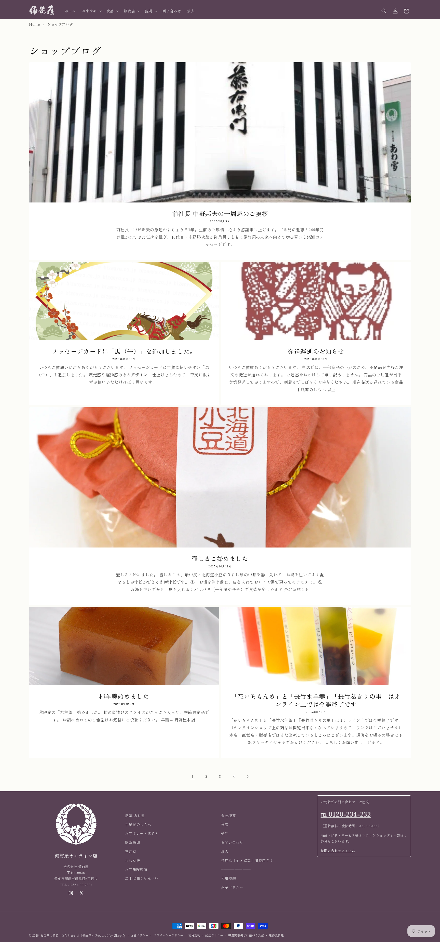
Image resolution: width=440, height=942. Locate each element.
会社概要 (228, 815)
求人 (224, 851)
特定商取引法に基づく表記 (246, 935)
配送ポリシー (214, 935)
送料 (224, 833)
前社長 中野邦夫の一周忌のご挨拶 (220, 213)
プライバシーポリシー (168, 935)
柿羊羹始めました (124, 696)
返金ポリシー (232, 887)
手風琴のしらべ (138, 824)
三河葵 (130, 851)
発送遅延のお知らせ (316, 351)
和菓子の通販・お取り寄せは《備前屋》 (67, 935)
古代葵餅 (132, 860)
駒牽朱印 (132, 842)
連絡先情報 (276, 935)
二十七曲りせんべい (141, 878)
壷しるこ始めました (220, 558)
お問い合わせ (232, 842)
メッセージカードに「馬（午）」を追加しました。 (124, 351)
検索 (224, 824)
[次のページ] (247, 776)
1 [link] (192, 776)
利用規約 (228, 878)
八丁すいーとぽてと (141, 833)
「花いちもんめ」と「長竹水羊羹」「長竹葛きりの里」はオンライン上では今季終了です (316, 700)
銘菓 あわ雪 (135, 815)
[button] (91, 11)
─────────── (236, 869)
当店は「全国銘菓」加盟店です (247, 860)
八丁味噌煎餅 (136, 869)
